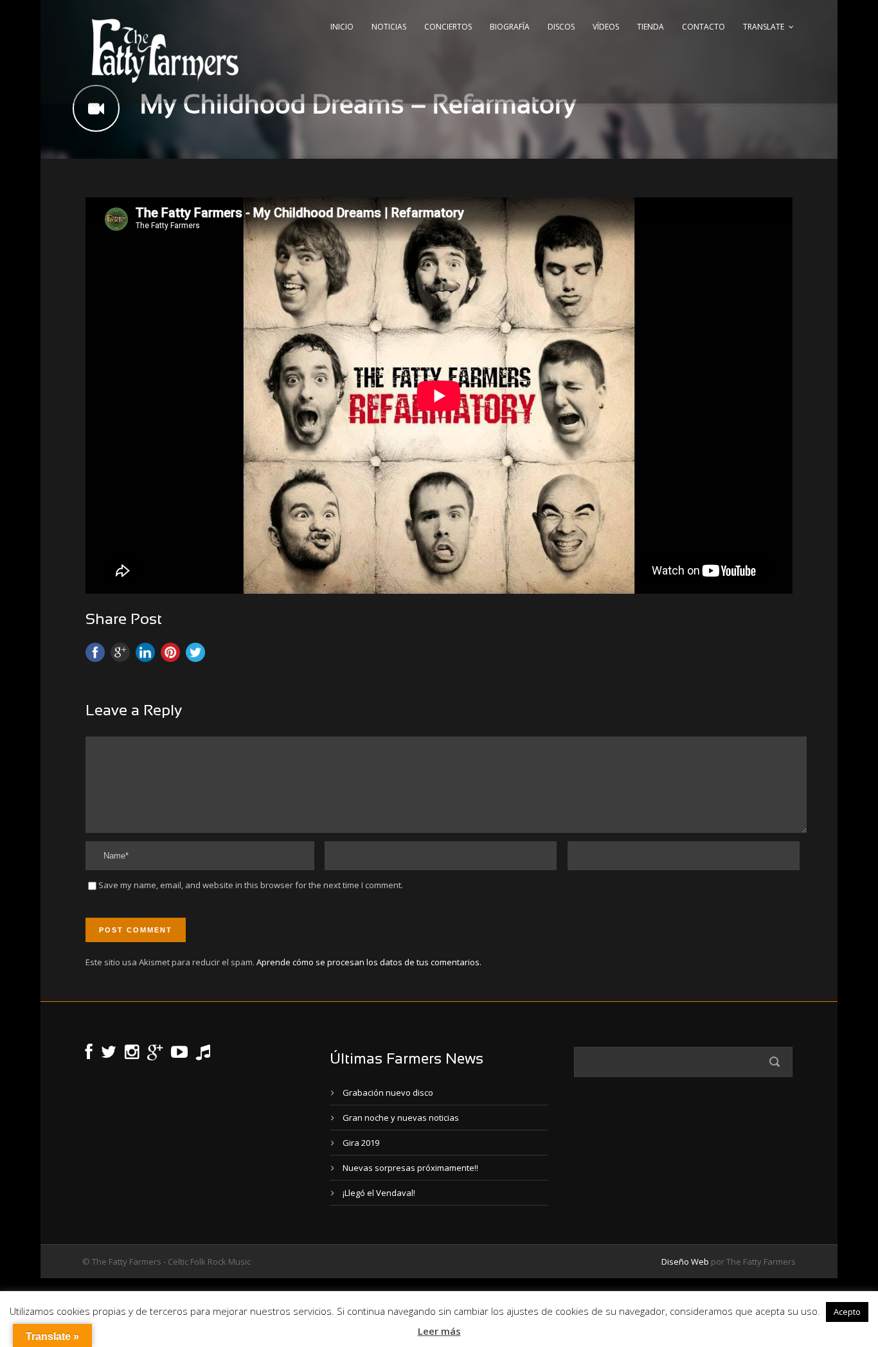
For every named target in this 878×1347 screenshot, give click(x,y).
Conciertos (448, 26)
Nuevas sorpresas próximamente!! (410, 1167)
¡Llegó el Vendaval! (379, 1193)
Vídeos (606, 26)
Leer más (439, 1331)
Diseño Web (685, 1261)
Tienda (650, 26)
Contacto (703, 26)
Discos (561, 26)
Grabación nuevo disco (388, 1092)
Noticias (389, 26)
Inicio (342, 26)
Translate (763, 26)
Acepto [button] (847, 1311)
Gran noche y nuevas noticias (401, 1117)
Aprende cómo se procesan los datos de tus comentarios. (368, 962)
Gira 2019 (361, 1142)
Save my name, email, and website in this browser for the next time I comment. (250, 885)
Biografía (510, 26)
